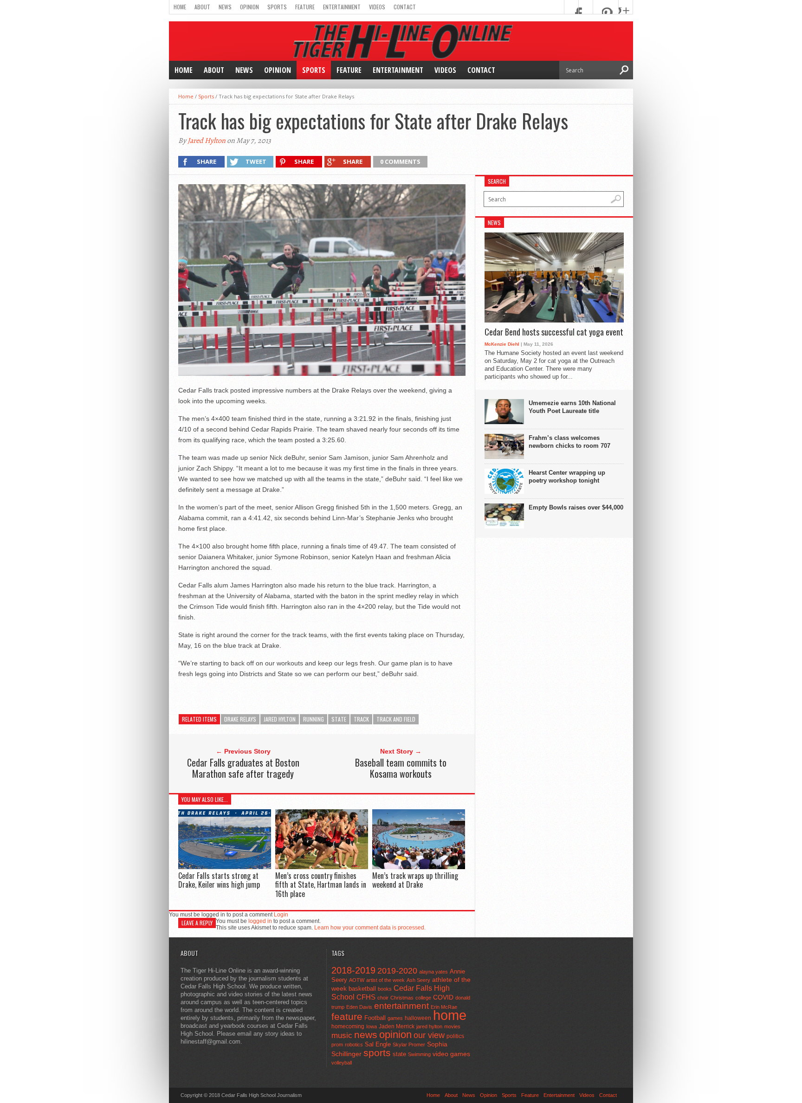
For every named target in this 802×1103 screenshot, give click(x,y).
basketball (362, 988)
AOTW (356, 980)
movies (452, 1026)
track (361, 719)
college (423, 997)
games (395, 1018)
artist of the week (385, 980)
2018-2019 (353, 970)
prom (337, 1044)
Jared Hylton (207, 140)
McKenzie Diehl (502, 344)
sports (377, 1052)
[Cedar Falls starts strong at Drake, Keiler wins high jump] (224, 867)
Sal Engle (378, 1044)
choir (382, 997)
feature (346, 1016)
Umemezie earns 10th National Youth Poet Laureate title (572, 407)
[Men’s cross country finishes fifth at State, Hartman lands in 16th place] (321, 867)
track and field (395, 719)
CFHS (365, 997)
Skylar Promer (409, 1044)
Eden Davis (359, 1007)
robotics (354, 1044)
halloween (418, 1018)
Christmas (402, 997)
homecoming (347, 1026)
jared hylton (280, 719)
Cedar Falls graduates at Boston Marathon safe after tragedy (243, 768)
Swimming (419, 1054)
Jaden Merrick (396, 1026)
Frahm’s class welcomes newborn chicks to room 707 (569, 441)
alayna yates (433, 971)
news (365, 1034)
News (225, 7)
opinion (395, 1034)
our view (429, 1035)
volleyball (341, 1062)
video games (451, 1054)
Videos (377, 7)
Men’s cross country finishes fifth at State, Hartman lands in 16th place (320, 884)
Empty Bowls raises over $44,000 (576, 507)
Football (375, 1017)
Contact (405, 7)
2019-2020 (397, 970)
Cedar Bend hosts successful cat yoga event (554, 332)
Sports (277, 7)
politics (455, 1036)
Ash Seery (418, 980)
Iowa (371, 1026)
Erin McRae (444, 1007)
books (385, 989)
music (341, 1035)
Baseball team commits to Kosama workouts (400, 768)
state (338, 719)
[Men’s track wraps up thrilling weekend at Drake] (418, 867)
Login (281, 914)
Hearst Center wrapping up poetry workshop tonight (567, 476)
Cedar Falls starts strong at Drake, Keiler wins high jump (219, 880)
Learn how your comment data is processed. (370, 927)
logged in (260, 921)
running (313, 719)
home (449, 1015)
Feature (305, 7)
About (202, 7)
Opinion (249, 7)
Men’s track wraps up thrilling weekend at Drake (415, 880)
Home (180, 7)
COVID (443, 997)
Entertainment (342, 7)
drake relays (240, 719)
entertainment (401, 1006)
